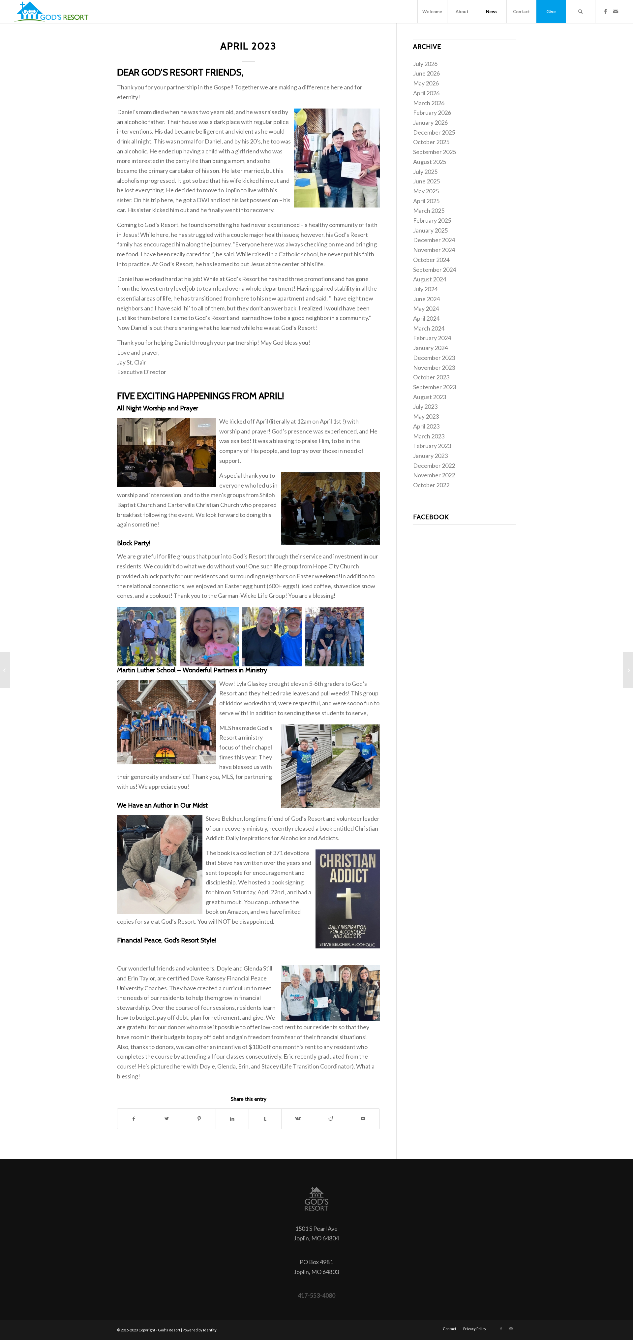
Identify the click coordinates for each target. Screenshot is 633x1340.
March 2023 (428, 436)
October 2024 (431, 259)
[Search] (580, 11)
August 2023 (429, 396)
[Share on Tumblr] (265, 1119)
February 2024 (432, 337)
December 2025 (434, 132)
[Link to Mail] (615, 11)
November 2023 (434, 367)
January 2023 (430, 455)
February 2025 (432, 220)
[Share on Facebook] (133, 1119)
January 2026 (430, 122)
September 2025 (434, 151)
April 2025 (426, 201)
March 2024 (428, 328)
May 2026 (426, 83)
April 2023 (426, 426)
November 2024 (434, 249)
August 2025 (429, 161)
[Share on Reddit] (330, 1119)
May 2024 (426, 308)
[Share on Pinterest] (199, 1119)
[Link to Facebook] (606, 11)
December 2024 (434, 239)
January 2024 (430, 347)
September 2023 (434, 387)
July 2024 (425, 289)
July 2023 (425, 406)
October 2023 (431, 377)
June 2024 (426, 299)
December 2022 (434, 465)
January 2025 (430, 230)
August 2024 (429, 279)
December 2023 (434, 357)
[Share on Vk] (298, 1119)
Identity (210, 1330)
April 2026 (426, 93)
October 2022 (431, 485)
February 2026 (432, 112)
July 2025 (425, 171)
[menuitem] (432, 11)
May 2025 (426, 191)
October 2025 (431, 141)
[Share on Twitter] (166, 1119)
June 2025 (426, 181)
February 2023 (432, 445)
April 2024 (426, 318)
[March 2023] (5, 670)
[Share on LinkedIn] (232, 1119)
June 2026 (426, 73)
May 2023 (426, 416)
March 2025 (428, 210)
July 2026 (425, 63)
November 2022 (434, 475)
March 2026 (428, 103)
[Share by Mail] (363, 1119)
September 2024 (434, 269)
